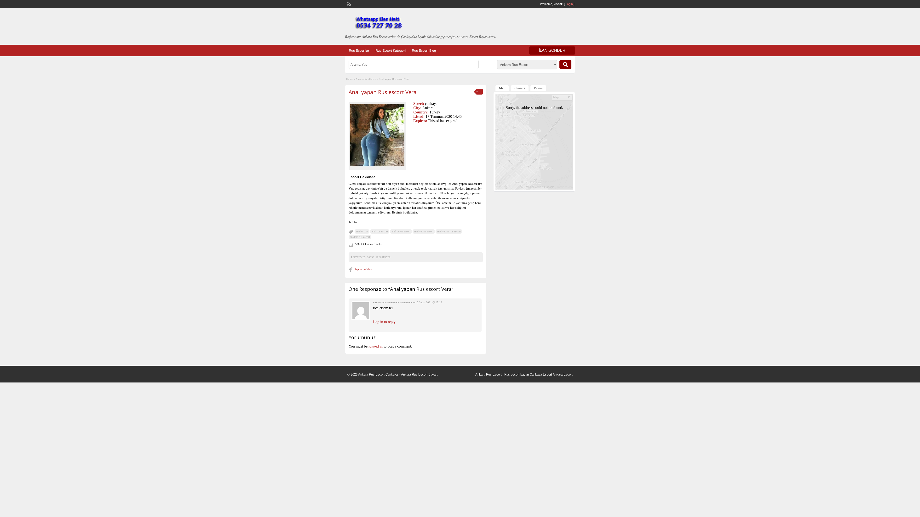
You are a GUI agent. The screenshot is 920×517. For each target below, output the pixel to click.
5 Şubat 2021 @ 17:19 (429, 302)
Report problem (363, 269)
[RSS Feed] (349, 4)
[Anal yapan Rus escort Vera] (377, 135)
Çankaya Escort (541, 374)
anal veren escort (400, 231)
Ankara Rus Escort (366, 79)
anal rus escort (380, 231)
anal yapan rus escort (449, 231)
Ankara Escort (563, 374)
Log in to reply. (384, 322)
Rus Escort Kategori (390, 50)
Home (349, 79)
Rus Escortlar (359, 50)
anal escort (362, 231)
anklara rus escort (360, 237)
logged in (375, 346)
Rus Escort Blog (424, 50)
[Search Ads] (565, 64)
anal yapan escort (423, 231)
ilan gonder (552, 50)
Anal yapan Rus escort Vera (383, 92)
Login (569, 4)
